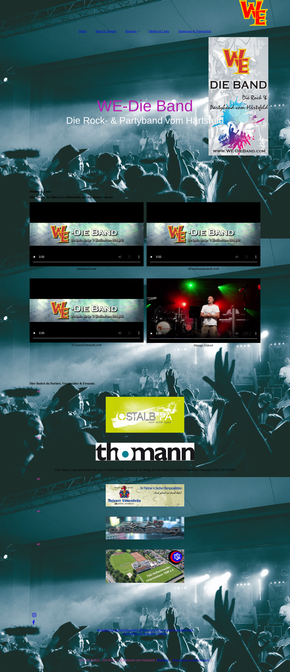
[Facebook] (33, 622)
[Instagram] (34, 615)
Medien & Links (159, 31)
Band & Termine (105, 31)
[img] (145, 13)
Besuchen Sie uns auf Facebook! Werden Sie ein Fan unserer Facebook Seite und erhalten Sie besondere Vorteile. (145, 631)
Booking (130, 31)
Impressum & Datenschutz (194, 31)
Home (82, 31)
